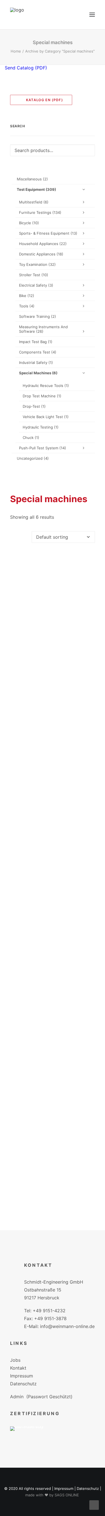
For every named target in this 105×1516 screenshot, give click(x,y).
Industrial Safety (36, 362)
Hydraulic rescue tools (46, 385)
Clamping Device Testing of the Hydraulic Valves (52, 647)
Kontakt (18, 1368)
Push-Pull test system (42, 448)
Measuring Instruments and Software (43, 329)
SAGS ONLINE (67, 1495)
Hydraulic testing (41, 427)
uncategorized (33, 458)
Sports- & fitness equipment (48, 233)
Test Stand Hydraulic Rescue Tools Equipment (52, 1202)
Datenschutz (23, 1383)
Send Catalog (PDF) (25, 68)
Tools (26, 306)
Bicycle (29, 223)
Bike (26, 295)
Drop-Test (34, 406)
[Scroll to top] (94, 1504)
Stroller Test (33, 275)
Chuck (31, 437)
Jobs (15, 1360)
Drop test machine (42, 396)
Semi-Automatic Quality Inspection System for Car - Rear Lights (52, 1090)
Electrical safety (36, 285)
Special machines (38, 373)
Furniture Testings (40, 212)
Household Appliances (43, 243)
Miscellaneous (32, 179)
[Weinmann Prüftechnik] (17, 15)
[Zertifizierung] (31, 1436)
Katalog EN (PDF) (42, 100)
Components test (37, 352)
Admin (17, 1396)
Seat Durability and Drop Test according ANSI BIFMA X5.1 (52, 979)
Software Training (37, 316)
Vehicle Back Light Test (46, 416)
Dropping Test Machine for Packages (52, 756)
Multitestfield (33, 202)
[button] (92, 14)
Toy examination (37, 264)
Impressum (21, 1376)
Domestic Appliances (41, 254)
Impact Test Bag (35, 341)
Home (16, 51)
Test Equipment (36, 189)
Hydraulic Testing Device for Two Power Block (52, 866)
